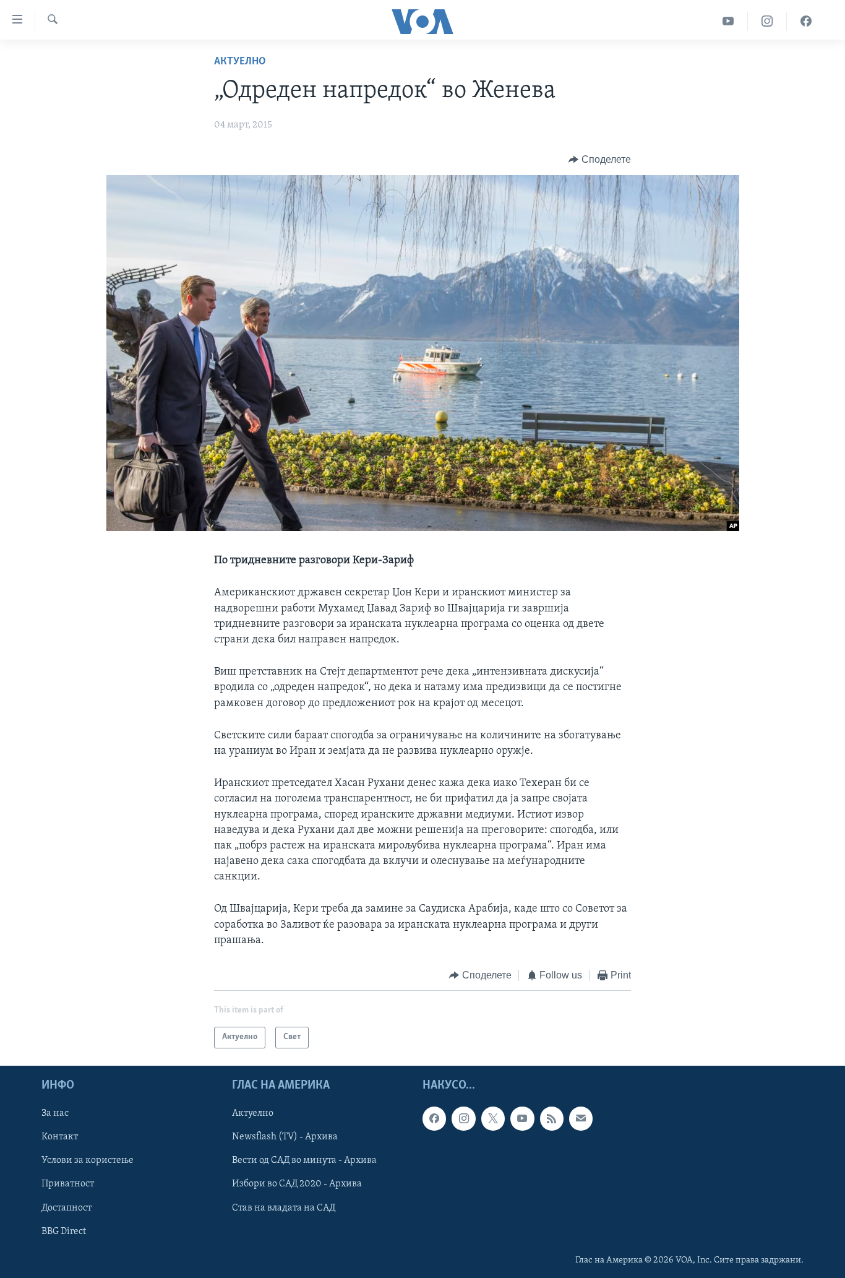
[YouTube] (728, 21)
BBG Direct (63, 1231)
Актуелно (240, 61)
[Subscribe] (581, 1118)
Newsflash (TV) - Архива (285, 1137)
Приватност (67, 1184)
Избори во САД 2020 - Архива (297, 1184)
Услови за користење (87, 1160)
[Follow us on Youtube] (522, 1118)
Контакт (59, 1137)
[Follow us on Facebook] (434, 1118)
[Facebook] (806, 21)
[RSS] (552, 1118)
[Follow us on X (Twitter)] (493, 1118)
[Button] (599, 160)
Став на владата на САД (283, 1207)
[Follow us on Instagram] (463, 1118)
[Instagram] (767, 21)
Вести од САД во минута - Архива (304, 1160)
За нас (55, 1113)
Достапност (66, 1207)
